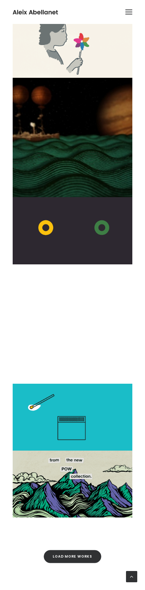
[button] (129, 12)
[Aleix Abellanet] (35, 12)
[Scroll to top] (131, 576)
